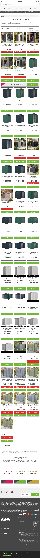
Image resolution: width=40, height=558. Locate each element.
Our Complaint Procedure (35, 524)
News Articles (35, 525)
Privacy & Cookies (35, 522)
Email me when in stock (32, 55)
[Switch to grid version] (17, 28)
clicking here (24, 553)
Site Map (34, 526)
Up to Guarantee (27, 8)
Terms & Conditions (36, 521)
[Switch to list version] (19, 28)
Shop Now (7, 55)
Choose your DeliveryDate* (14, 8)
